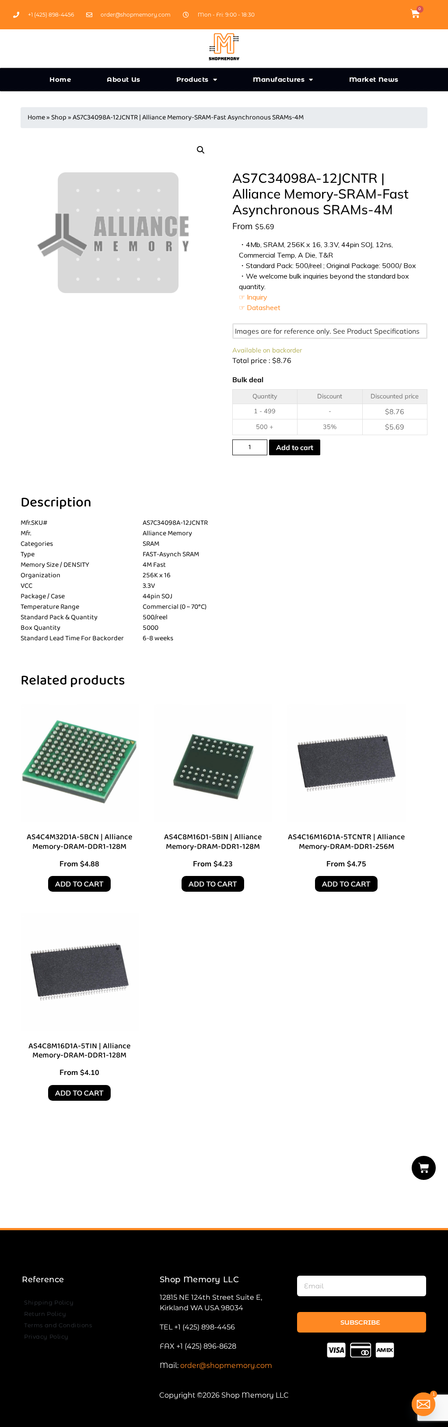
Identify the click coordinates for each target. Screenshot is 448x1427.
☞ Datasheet (259, 307)
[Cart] (424, 1168)
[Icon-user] (430, 13)
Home (60, 79)
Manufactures (278, 79)
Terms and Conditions (58, 1325)
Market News (374, 79)
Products (192, 79)
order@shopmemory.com (226, 1365)
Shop (58, 117)
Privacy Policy (46, 1336)
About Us (123, 79)
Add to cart (294, 447)
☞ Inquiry (253, 297)
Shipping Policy (49, 1302)
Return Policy (45, 1313)
